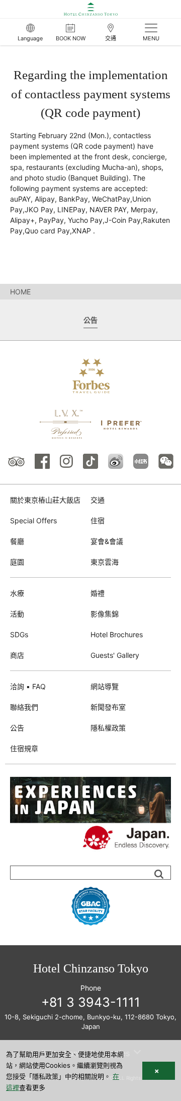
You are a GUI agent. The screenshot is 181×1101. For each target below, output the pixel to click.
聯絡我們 (24, 707)
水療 (17, 593)
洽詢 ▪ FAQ (28, 686)
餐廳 (17, 541)
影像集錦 (104, 613)
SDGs (19, 634)
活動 (17, 613)
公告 (17, 727)
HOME (20, 291)
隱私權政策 (108, 727)
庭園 (17, 562)
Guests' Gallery (114, 655)
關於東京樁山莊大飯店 (45, 500)
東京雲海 (104, 562)
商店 (17, 655)
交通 (97, 500)
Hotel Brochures (116, 634)
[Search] (158, 874)
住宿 (97, 520)
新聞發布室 (108, 707)
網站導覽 (104, 686)
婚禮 (97, 593)
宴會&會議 (106, 541)
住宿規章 (24, 748)
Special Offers (33, 520)
